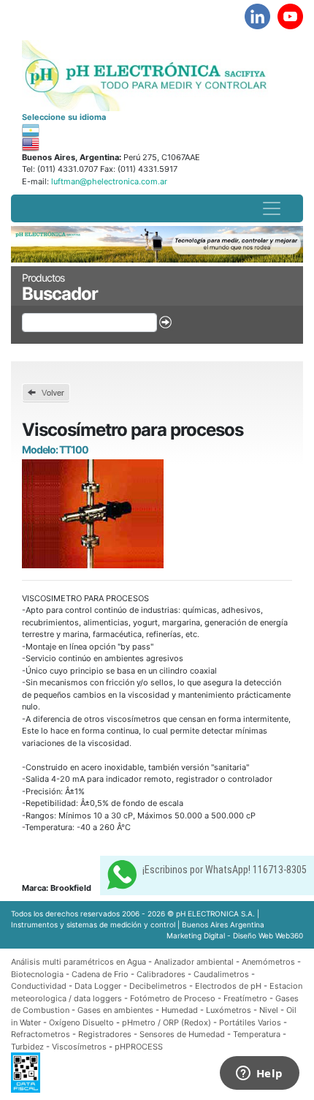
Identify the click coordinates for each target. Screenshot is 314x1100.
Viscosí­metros (79, 1046)
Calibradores (161, 974)
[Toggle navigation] (271, 208)
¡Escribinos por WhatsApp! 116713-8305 (224, 869)
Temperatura (256, 1034)
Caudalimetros (221, 974)
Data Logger (97, 986)
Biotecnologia (37, 974)
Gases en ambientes (115, 1010)
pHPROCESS (139, 1046)
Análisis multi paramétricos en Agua (78, 962)
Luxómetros (228, 1010)
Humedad (179, 1010)
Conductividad (38, 986)
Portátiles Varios (250, 1022)
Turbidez (27, 1046)
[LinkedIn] (257, 16)
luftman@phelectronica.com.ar (108, 181)
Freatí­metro (245, 998)
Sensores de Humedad (182, 1034)
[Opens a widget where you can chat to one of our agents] (259, 1074)
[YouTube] (290, 16)
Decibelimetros (158, 986)
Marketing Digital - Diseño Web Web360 (234, 935)
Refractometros (40, 1034)
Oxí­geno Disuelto (81, 1022)
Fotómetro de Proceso (172, 998)
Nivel (268, 1010)
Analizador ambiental (195, 962)
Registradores (104, 1034)
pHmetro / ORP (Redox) (166, 1022)
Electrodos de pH (228, 986)
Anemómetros (268, 962)
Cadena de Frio (100, 974)
